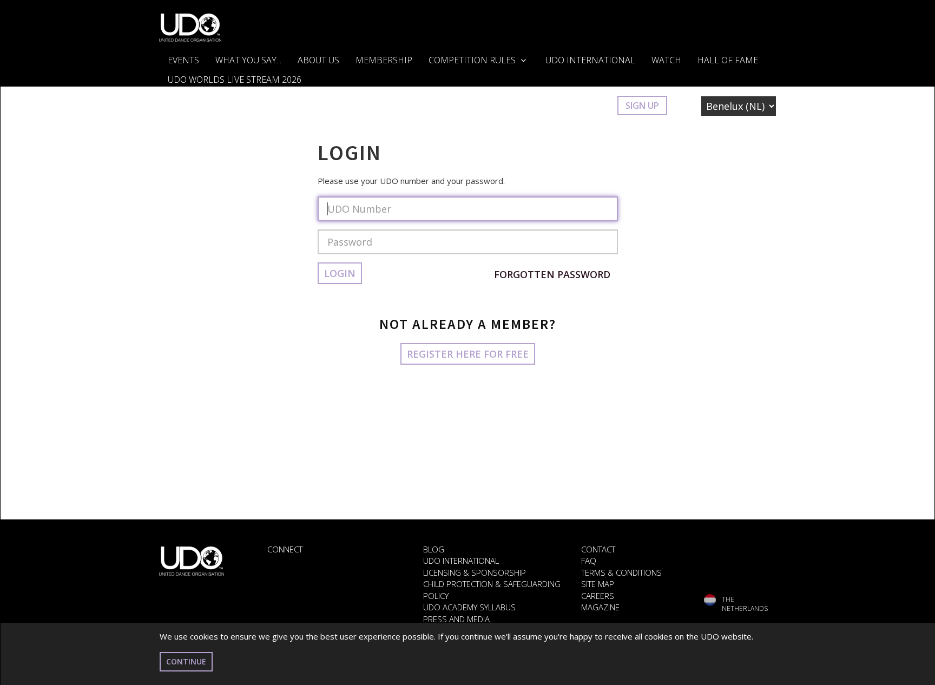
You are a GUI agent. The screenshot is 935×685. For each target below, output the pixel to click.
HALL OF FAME (727, 60)
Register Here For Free (468, 353)
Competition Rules (473, 60)
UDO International (590, 60)
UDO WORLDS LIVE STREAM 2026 (234, 79)
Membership (383, 60)
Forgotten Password (552, 274)
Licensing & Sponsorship (474, 572)
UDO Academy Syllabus (469, 607)
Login (593, 105)
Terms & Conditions (621, 572)
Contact (598, 549)
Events (183, 60)
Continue (186, 661)
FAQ (588, 560)
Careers (597, 595)
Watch (666, 60)
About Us (318, 60)
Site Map (597, 583)
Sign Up (642, 105)
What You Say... (248, 60)
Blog (433, 549)
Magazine (600, 607)
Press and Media (456, 619)
